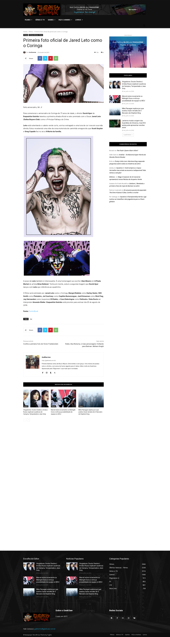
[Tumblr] (51, 372)
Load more (127, 135)
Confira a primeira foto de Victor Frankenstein (40, 344)
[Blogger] (111, 618)
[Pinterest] (50, 58)
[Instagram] (47, 372)
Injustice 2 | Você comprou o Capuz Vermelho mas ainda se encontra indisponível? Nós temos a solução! (127, 170)
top (31, 319)
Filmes (31, 32)
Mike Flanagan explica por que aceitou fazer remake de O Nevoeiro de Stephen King (90, 412)
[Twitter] (45, 58)
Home (25, 32)
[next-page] (28, 419)
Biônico (112, 177)
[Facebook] (40, 58)
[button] (144, 25)
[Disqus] (63, 456)
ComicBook (33, 311)
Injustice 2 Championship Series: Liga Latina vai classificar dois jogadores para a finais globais (127, 199)
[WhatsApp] (56, 58)
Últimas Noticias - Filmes (35, 35)
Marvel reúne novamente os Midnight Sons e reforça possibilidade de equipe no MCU (63, 412)
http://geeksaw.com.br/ (49, 360)
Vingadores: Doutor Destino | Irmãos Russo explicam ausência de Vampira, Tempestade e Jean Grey (35, 412)
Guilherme (32, 52)
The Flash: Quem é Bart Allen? (127, 150)
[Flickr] (123, 618)
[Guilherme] (24, 52)
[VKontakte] (134, 618)
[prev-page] (24, 419)
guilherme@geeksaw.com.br (44, 629)
